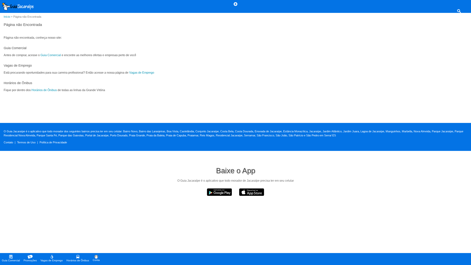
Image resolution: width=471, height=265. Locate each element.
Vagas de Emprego (141, 72)
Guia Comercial (50, 55)
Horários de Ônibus (44, 90)
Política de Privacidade (53, 142)
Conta (96, 260)
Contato (8, 142)
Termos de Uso (26, 142)
